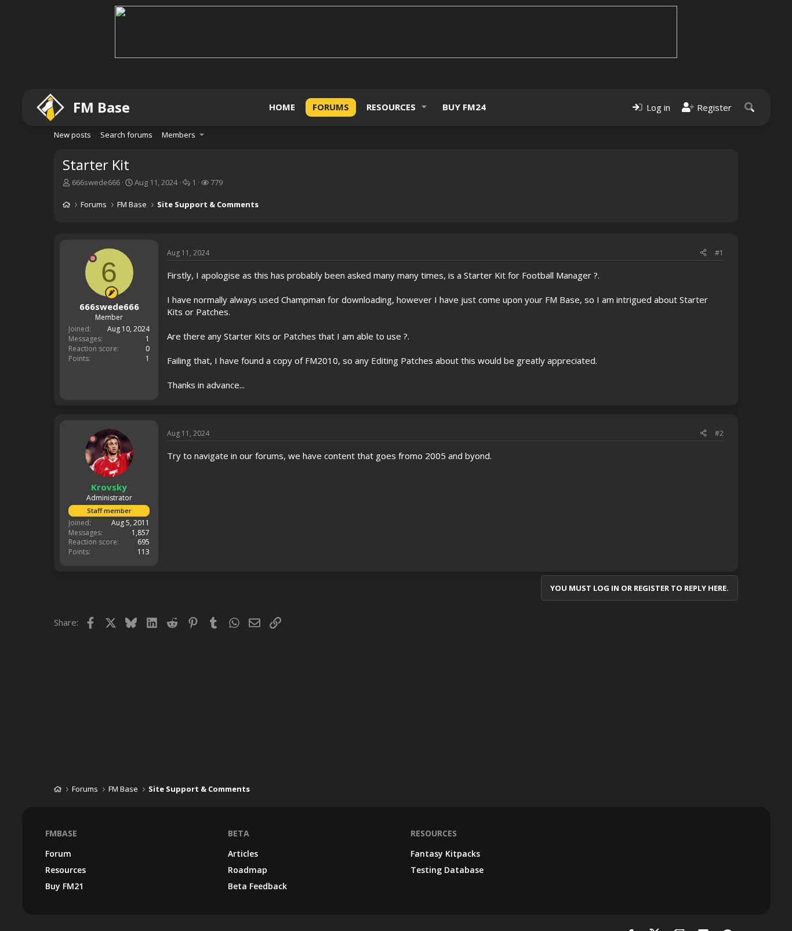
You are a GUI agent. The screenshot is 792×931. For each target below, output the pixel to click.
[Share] (703, 253)
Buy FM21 (64, 886)
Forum (58, 853)
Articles (243, 853)
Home (282, 107)
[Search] (749, 107)
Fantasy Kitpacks (445, 853)
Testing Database (447, 869)
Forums (331, 107)
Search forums (126, 134)
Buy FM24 (464, 107)
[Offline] (93, 258)
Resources (391, 107)
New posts (72, 134)
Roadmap (247, 869)
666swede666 (96, 182)
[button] (424, 107)
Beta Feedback (257, 886)
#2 (719, 433)
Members (178, 134)
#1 (719, 253)
